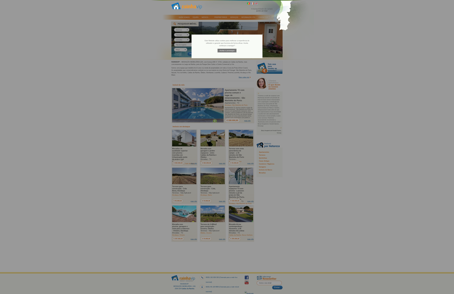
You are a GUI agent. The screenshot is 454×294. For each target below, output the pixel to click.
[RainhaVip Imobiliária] (189, 7)
